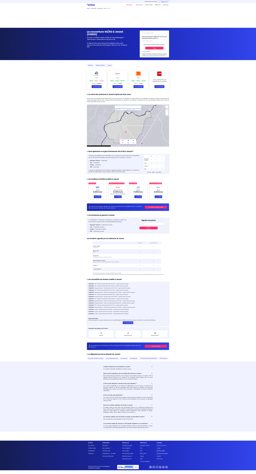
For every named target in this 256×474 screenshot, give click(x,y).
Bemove (107, 466)
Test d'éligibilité (126, 448)
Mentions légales (161, 450)
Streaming (90, 453)
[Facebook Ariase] (157, 467)
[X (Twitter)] (154, 467)
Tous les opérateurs (145, 461)
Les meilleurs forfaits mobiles (156, 207)
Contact (159, 448)
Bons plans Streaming (107, 456)
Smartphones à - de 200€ (108, 453)
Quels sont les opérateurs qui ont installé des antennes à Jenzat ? (122, 373)
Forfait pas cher (106, 450)
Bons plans (105, 445)
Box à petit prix (106, 448)
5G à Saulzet (124, 358)
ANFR (153, 172)
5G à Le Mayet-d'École (112, 358)
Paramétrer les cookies (94, 468)
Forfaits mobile (92, 448)
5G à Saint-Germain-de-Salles (95, 358)
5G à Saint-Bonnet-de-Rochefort (148, 358)
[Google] (150, 467)
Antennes (90, 65)
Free (141, 448)
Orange (142, 456)
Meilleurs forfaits (100, 65)
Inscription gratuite (128, 322)
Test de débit (125, 450)
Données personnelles (162, 453)
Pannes (109, 65)
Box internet (91, 445)
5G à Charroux (163, 358)
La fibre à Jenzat (156, 346)
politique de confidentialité (149, 55)
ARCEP (120, 221)
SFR (141, 450)
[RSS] (166, 467)
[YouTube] (160, 467)
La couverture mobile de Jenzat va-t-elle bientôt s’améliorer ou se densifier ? (125, 423)
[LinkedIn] (163, 467)
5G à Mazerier (133, 358)
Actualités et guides (127, 445)
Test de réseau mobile (127, 453)
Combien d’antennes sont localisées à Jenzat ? (117, 366)
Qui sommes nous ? (161, 445)
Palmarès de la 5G (126, 458)
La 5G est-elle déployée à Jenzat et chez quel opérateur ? (120, 383)
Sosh (141, 458)
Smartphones (91, 450)
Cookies (159, 456)
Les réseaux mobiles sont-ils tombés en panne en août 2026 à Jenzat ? (124, 416)
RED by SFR (143, 453)
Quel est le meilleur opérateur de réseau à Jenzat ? (118, 405)
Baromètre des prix (127, 456)
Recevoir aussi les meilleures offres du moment (154, 44)
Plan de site (159, 458)
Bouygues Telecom (145, 445)
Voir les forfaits (96, 86)
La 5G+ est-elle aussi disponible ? (113, 395)
